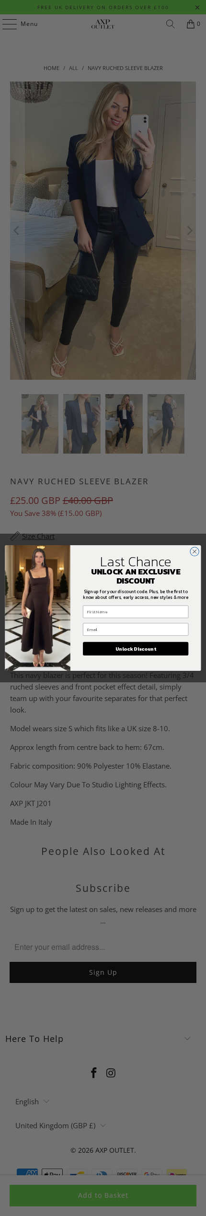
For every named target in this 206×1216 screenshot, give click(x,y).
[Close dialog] (194, 551)
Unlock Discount (135, 649)
